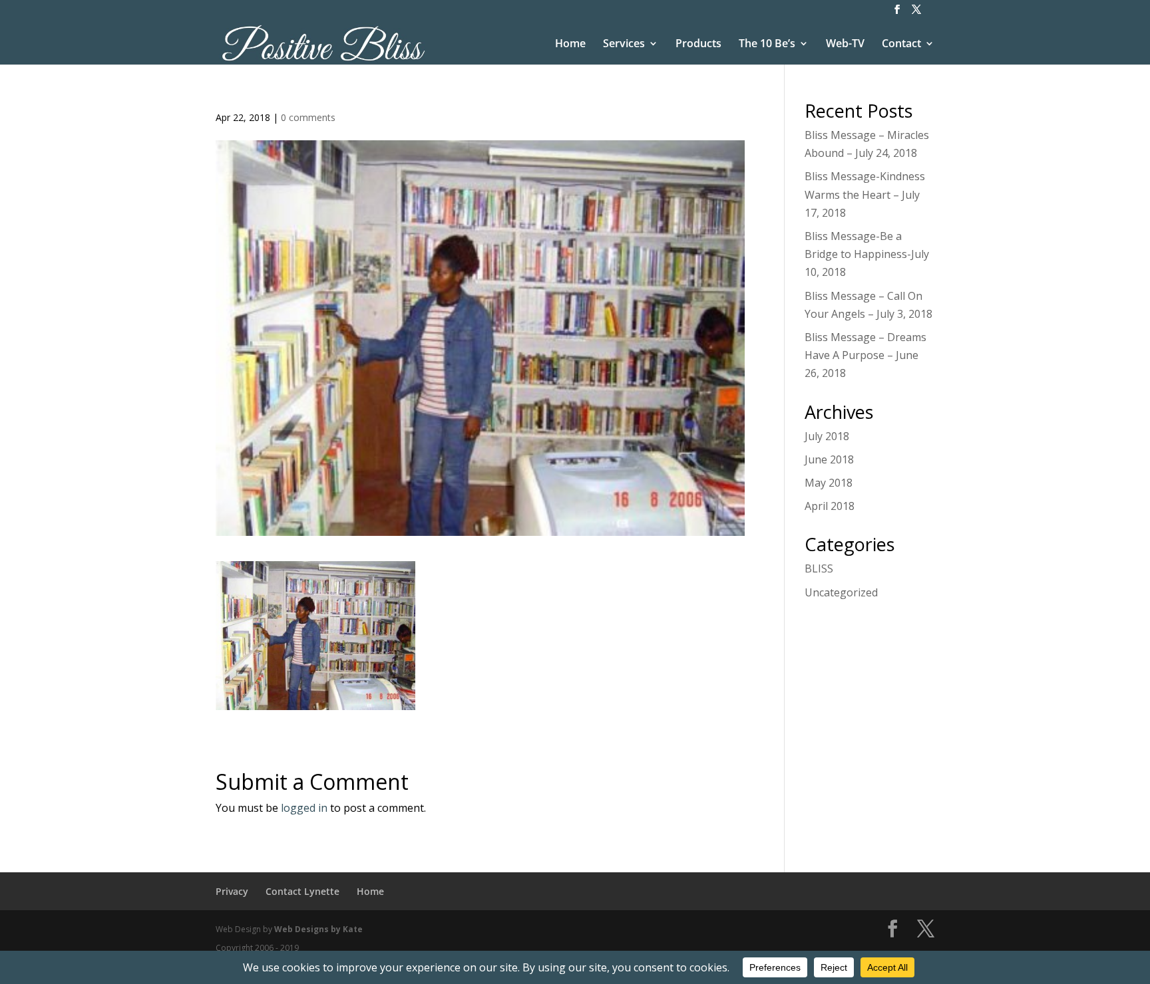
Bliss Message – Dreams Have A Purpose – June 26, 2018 (865, 355)
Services (624, 45)
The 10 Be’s (767, 45)
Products (698, 45)
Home (570, 45)
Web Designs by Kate (318, 929)
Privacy (232, 891)
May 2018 (829, 482)
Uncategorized (841, 592)
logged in (304, 807)
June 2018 (829, 459)
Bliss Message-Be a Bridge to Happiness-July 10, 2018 (867, 254)
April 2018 (830, 506)
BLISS (819, 568)
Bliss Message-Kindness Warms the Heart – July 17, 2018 (865, 194)
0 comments (308, 117)
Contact (901, 45)
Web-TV (845, 45)
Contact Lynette (302, 891)
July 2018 (827, 436)
